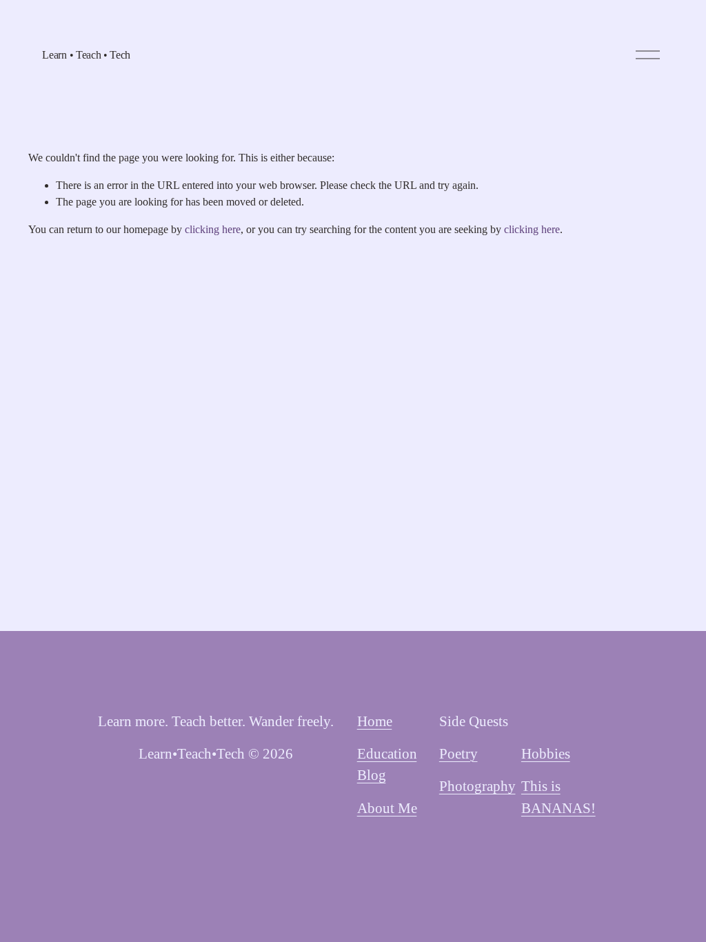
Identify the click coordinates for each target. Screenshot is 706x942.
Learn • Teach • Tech (86, 55)
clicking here (213, 229)
